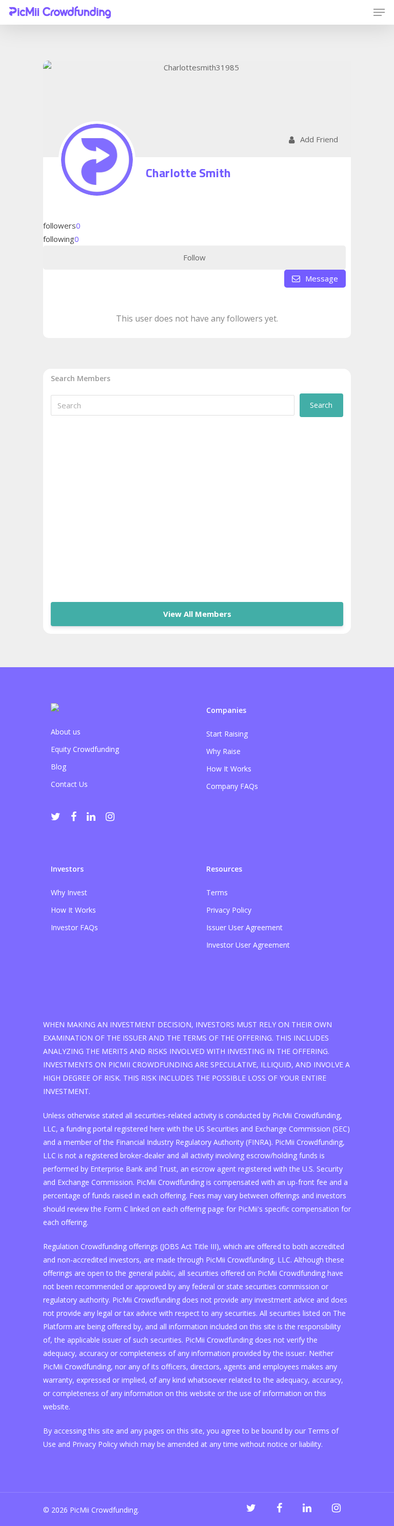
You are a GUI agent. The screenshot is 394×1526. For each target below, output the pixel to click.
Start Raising (227, 734)
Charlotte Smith (188, 172)
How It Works (228, 769)
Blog (58, 766)
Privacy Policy (228, 910)
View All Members (197, 614)
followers (62, 225)
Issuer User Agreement (244, 927)
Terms (217, 892)
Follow (194, 257)
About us (66, 732)
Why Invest (69, 892)
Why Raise (223, 751)
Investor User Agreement (248, 945)
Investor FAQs (74, 927)
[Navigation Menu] (379, 12)
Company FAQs (232, 786)
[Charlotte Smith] (96, 159)
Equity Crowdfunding (85, 749)
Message (320, 278)
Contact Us (69, 784)
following (61, 239)
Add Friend (319, 139)
